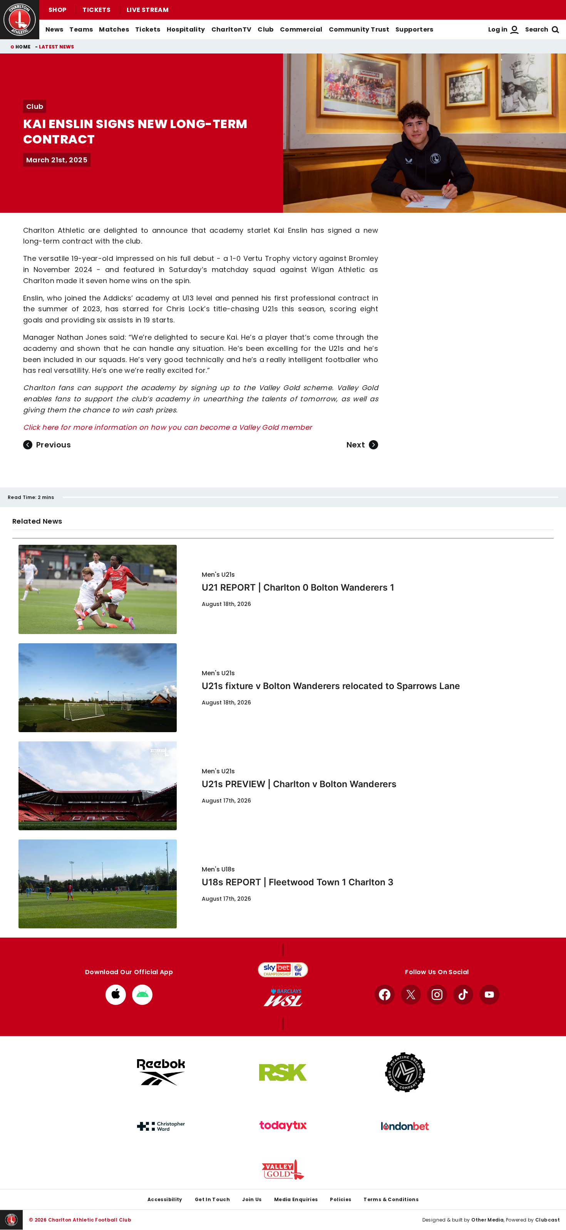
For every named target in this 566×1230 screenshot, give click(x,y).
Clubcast (547, 1220)
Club (265, 29)
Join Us (252, 1199)
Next (356, 444)
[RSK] (283, 1072)
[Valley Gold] (283, 1169)
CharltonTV (231, 29)
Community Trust (359, 29)
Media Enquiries (296, 1199)
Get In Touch (212, 1199)
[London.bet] (405, 1126)
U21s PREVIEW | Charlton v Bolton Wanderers (299, 784)
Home (22, 46)
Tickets (96, 9)
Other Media (487, 1220)
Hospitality (186, 29)
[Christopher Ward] (161, 1126)
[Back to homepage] (19, 19)
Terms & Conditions (391, 1199)
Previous (53, 444)
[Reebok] (161, 1072)
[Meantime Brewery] (405, 1072)
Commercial (301, 29)
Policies (340, 1199)
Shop (57, 9)
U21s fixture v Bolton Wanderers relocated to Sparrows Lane (331, 686)
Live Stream (148, 9)
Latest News (56, 46)
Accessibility (165, 1199)
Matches (114, 29)
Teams (81, 29)
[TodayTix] (283, 1126)
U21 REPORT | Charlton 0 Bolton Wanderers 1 (298, 587)
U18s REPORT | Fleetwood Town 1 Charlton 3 (298, 882)
